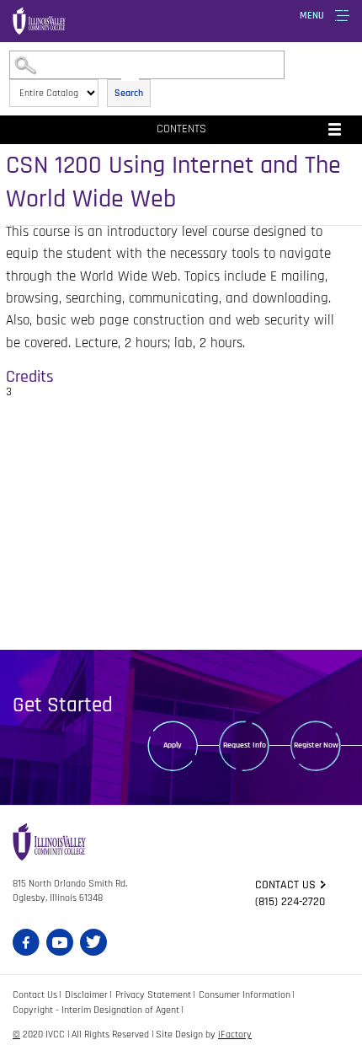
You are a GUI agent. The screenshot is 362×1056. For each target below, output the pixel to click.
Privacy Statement (153, 995)
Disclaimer (86, 995)
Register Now (316, 745)
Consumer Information (244, 995)
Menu (312, 15)
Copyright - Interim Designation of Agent (96, 1010)
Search (128, 93)
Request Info (244, 745)
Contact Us (35, 995)
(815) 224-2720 (290, 901)
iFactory (235, 1034)
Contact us (285, 885)
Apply (172, 745)
